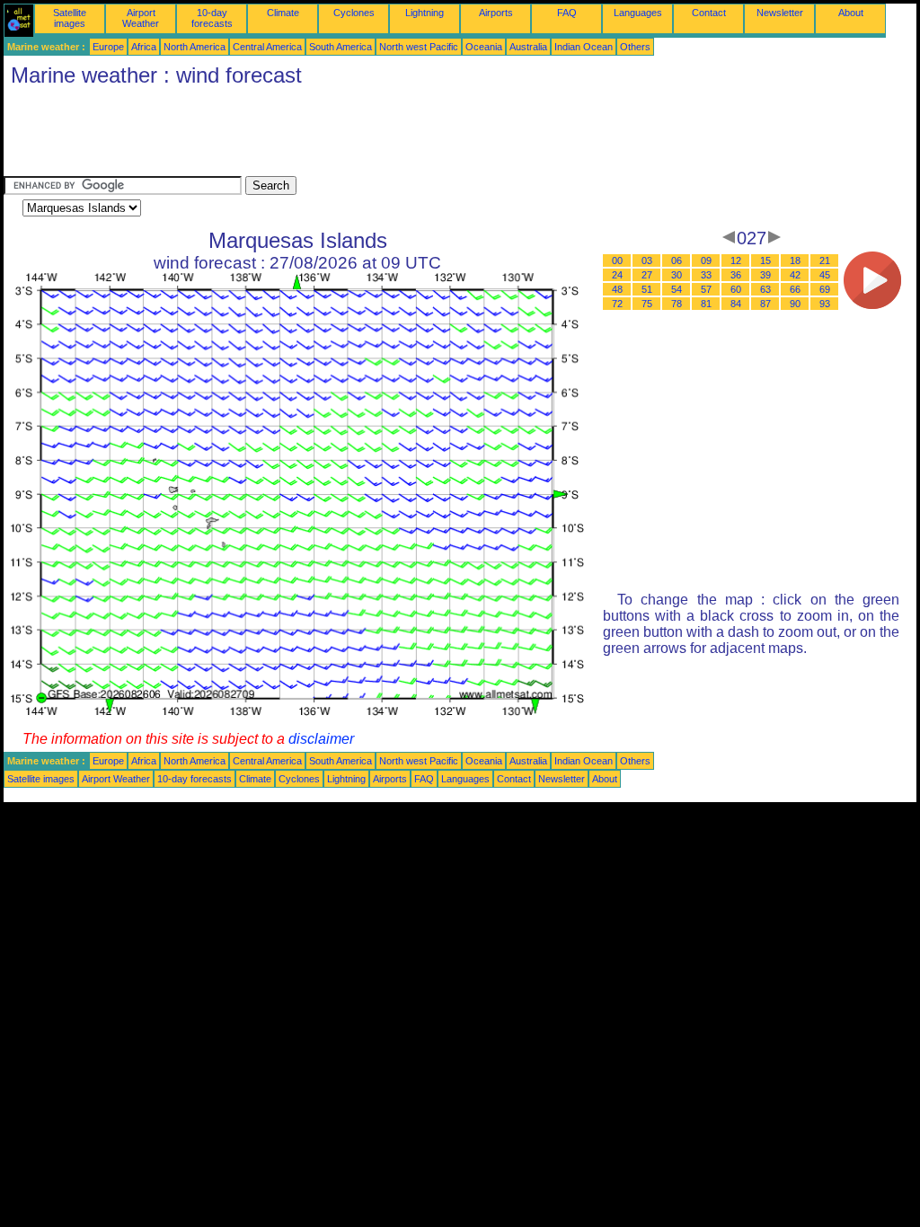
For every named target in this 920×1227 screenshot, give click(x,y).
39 (765, 274)
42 (795, 274)
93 (824, 303)
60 (735, 289)
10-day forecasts (212, 18)
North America (195, 46)
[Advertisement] (331, 135)
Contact (709, 12)
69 (824, 289)
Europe (108, 46)
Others (635, 46)
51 (646, 289)
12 (735, 260)
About (850, 12)
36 (735, 274)
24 (617, 274)
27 (646, 274)
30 (676, 274)
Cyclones (354, 12)
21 (824, 260)
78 (676, 303)
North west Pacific (418, 46)
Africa (143, 46)
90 (795, 303)
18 (795, 260)
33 (706, 274)
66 (795, 289)
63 (765, 289)
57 (706, 289)
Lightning (424, 12)
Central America (267, 46)
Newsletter (779, 12)
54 (676, 289)
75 (646, 303)
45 (824, 274)
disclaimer (321, 738)
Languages (638, 12)
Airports (496, 12)
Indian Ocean (583, 46)
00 (617, 260)
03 (646, 260)
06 (676, 260)
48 (617, 289)
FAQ (567, 12)
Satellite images (69, 18)
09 (706, 260)
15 (765, 260)
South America (340, 46)
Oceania (483, 46)
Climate (283, 12)
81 (706, 303)
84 (735, 303)
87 (765, 303)
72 (617, 303)
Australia (528, 46)
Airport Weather (140, 18)
